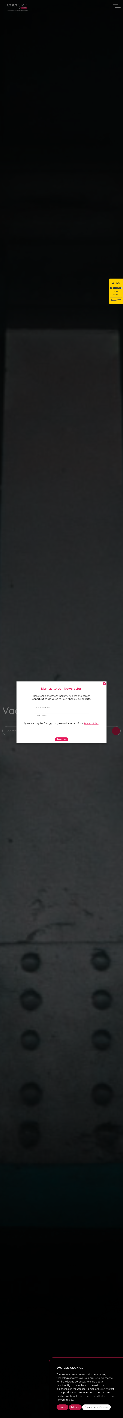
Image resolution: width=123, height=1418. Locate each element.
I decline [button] (75, 1407)
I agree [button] (62, 1407)
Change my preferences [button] (96, 1407)
